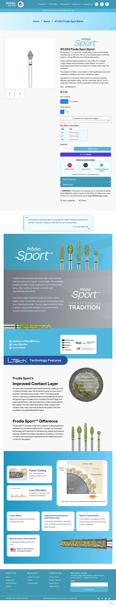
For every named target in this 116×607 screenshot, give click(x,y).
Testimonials (10, 580)
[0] (107, 4)
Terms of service (54, 580)
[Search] (96, 4)
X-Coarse (74, 102)
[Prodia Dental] (12, 4)
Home (36, 21)
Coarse (64, 102)
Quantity (63, 144)
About (8, 577)
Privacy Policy (54, 577)
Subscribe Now (89, 589)
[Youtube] (109, 598)
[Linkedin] (105, 598)
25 (67, 112)
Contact (8, 586)
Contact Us (88, 4)
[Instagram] (102, 598)
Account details (32, 583)
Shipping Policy (54, 586)
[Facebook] (98, 598)
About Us (76, 4)
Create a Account (33, 577)
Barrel (47, 21)
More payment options (85, 160)
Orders (29, 580)
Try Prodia (53, 4)
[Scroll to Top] (112, 597)
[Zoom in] (52, 42)
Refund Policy (53, 583)
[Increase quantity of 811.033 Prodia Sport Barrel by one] (70, 149)
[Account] (101, 4)
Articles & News (11, 583)
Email (72, 580)
